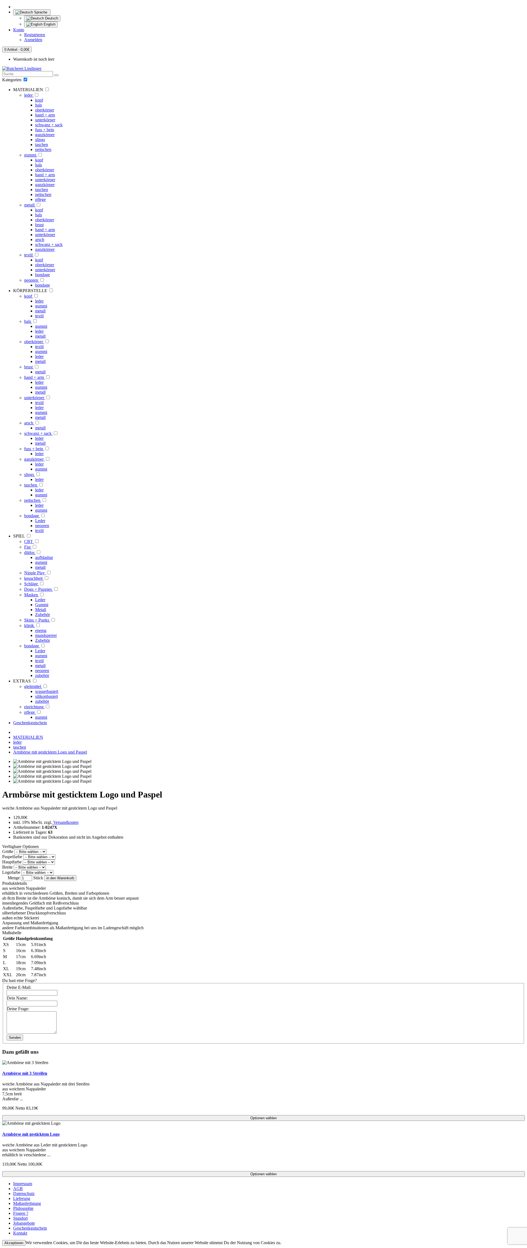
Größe (7, 851)
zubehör (42, 675)
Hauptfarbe (12, 862)
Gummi (41, 604)
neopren (31, 280)
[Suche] (56, 75)
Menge (14, 877)
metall (30, 205)
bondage (42, 274)
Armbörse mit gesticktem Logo (31, 1134)
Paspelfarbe (12, 856)
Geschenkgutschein (30, 722)
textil (29, 255)
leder (29, 95)
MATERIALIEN (28, 737)
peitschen (43, 149)
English (49, 24)
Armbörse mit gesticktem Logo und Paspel (50, 752)
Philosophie (23, 1208)
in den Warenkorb (60, 878)
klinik (29, 625)
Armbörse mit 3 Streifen (24, 1073)
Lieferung (21, 1198)
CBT (29, 541)
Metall (40, 609)
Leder (40, 520)
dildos (30, 552)
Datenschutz (24, 1193)
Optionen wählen (263, 1118)
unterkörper (45, 119)
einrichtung (34, 706)
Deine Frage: (18, 1008)
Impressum (22, 1183)
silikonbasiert (46, 696)
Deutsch (51, 18)
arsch (39, 239)
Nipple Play (35, 572)
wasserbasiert (46, 691)
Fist (28, 547)
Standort (20, 1218)
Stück (38, 877)
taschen (41, 144)
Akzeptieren (13, 1243)
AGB (18, 1188)
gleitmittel (33, 686)
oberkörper (44, 110)
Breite (7, 867)
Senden (15, 1038)
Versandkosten (65, 822)
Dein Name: (17, 998)
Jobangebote (24, 1223)
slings (40, 139)
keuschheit (34, 578)
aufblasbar (44, 557)
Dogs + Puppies (38, 589)
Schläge (31, 583)
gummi (30, 155)
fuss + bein (44, 129)
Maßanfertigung (27, 1203)
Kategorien (12, 79)
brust (39, 224)
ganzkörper (45, 134)
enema (40, 630)
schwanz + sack (49, 124)
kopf (39, 100)
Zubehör (42, 614)
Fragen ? (20, 1213)
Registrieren (34, 34)
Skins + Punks (37, 620)
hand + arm (45, 115)
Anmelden (33, 39)
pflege (40, 199)
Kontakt (20, 1233)
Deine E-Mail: (19, 987)
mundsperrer (46, 635)
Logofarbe (11, 872)
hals (38, 105)
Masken (31, 594)
